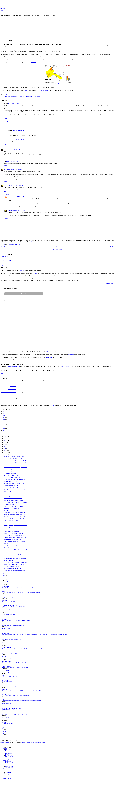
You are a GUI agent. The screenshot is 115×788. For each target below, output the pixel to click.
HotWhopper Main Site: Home (11, 769)
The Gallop (6, 510)
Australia (5, 96)
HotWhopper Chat (9, 761)
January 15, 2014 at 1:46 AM (17, 185)
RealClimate (5, 600)
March (5, 450)
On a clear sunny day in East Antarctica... (12, 566)
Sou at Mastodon (4, 256)
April (5, 448)
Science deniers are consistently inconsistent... (13, 529)
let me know (22, 270)
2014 (4, 430)
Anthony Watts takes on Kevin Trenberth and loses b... (15, 512)
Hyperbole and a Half (7, 727)
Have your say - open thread (10, 473)
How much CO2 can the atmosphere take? (12, 481)
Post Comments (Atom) (12, 252)
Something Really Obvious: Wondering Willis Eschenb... (16, 537)
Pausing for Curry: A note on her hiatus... (12, 493)
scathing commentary (66, 366)
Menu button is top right (8, 778)
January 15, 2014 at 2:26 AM (20, 210)
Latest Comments (6, 263)
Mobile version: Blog (9, 758)
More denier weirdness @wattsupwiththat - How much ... (16, 464)
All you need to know (10, 766)
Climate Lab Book (6, 670)
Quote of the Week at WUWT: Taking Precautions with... (16, 549)
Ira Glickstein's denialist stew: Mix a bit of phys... (14, 520)
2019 (4, 419)
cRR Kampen (7, 149)
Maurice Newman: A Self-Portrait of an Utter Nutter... (15, 516)
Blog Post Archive (9, 753)
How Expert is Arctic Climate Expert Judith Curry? (14, 458)
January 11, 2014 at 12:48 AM (14, 103)
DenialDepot (5, 722)
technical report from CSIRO (42, 90)
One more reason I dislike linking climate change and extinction (15, 667)
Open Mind (5, 581)
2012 (4, 575)
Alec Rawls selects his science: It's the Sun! (13, 498)
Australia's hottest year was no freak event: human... (14, 541)
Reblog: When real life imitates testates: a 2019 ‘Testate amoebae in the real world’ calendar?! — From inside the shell (26, 690)
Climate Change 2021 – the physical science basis (12, 672)
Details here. (30, 241)
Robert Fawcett (37, 96)
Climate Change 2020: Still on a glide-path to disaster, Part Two (15, 676)
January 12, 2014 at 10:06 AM (19, 139)
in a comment (71, 354)
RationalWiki (19, 380)
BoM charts (33, 62)
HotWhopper (3, 10)
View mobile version (57, 249)
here (26, 90)
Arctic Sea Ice (5, 680)
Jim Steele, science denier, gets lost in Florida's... (14, 568)
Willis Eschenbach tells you (14, 366)
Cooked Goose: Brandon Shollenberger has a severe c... (15, 545)
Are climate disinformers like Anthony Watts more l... (15, 535)
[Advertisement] (40, 26)
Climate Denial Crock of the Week (10, 638)
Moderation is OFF (6, 262)
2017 (4, 424)
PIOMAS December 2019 (7, 681)
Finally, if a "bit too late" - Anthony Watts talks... (14, 500)
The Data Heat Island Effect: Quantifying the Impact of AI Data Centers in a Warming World (21, 592)
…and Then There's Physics (8, 614)
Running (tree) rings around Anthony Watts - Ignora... (15, 514)
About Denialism (9, 767)
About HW (5, 773)
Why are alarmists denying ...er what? (11, 531)
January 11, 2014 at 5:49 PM (19, 123)
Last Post (4, 704)
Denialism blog (4, 383)
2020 (4, 417)
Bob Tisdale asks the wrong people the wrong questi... (15, 558)
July (5, 442)
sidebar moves (35, 273)
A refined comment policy (9, 504)
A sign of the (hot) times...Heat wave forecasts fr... (14, 527)
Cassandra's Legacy (6, 661)
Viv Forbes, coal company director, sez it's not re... (14, 491)
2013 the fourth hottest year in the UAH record (13, 556)
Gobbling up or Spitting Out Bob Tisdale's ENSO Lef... (15, 525)
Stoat (3, 591)
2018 (4, 421)
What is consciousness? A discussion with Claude (12, 611)
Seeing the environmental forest (9, 713)
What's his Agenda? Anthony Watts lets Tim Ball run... (15, 551)
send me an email (34, 275)
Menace (4, 728)
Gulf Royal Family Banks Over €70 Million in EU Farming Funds (16, 620)
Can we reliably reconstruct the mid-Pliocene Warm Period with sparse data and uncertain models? (22, 648)
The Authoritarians (12, 389)
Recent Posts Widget (109, 283)
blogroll (20, 278)
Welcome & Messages (7, 260)
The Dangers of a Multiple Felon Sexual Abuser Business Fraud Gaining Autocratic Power (21, 643)
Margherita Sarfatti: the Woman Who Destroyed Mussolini (14, 662)
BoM (59, 83)
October (6, 436)
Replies (7, 121)
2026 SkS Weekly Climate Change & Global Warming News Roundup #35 (17, 587)
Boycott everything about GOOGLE (9, 583)
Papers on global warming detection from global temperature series (16, 733)
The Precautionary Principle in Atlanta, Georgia (14, 456)
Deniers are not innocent (6, 398)
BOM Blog (4, 652)
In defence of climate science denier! (8, 392)
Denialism (5, 765)
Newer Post (3, 246)
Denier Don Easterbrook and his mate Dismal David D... (15, 502)
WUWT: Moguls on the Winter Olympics (12, 477)
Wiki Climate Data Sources (11, 763)
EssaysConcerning (6, 609)
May (5, 446)
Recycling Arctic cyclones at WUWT (11, 508)
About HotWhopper (9, 774)
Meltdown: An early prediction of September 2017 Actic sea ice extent (17, 714)
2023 (4, 411)
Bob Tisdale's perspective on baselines (12, 469)
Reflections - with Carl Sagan (10, 560)
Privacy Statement (9, 775)
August (5, 440)
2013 (4, 573)
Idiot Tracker (5, 675)
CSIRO (18, 96)
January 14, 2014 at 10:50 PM (17, 169)
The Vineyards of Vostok (7, 723)
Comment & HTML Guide (11, 777)
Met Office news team (7, 656)
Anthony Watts (49, 357)
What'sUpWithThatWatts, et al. (9, 605)
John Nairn (31, 96)
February (6, 452)
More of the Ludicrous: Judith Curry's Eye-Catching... (15, 554)
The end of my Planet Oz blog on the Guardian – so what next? (15, 695)
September (6, 438)
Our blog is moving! (6, 658)
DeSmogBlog (5, 619)
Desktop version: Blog (10, 759)
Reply (5, 118)
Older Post (112, 246)
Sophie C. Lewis (6, 628)
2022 (4, 413)
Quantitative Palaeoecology (8, 684)
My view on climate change (8, 699)
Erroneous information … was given (10, 686)
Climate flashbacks (9, 756)
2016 (4, 426)
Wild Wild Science (49, 351)
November (6, 434)
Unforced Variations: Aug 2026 (8, 601)
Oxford (11, 400)
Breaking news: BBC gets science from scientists (14, 523)
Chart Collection (8, 771)
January (5, 454)
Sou (8, 196)
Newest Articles (5, 265)
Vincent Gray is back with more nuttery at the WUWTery (16, 489)
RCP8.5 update (5, 615)
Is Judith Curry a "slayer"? (9, 496)
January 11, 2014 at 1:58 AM (17, 149)
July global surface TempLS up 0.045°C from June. (13, 597)
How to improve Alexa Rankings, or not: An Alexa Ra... (15, 460)
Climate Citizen (5, 633)
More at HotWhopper (7, 768)
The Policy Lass (6, 642)
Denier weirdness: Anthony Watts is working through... (15, 462)
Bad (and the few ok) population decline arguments (13, 625)
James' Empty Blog (6, 647)
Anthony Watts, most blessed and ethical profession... (15, 570)
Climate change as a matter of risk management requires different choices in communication (21, 700)
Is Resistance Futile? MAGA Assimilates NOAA (12, 639)
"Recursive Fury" (13, 386)
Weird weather (7, 547)
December (6, 432)
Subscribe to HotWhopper (11, 288)
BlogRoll (7, 754)
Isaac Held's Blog (6, 717)
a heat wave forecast (31, 50)
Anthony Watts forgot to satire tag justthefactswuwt (14, 471)
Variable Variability (6, 666)
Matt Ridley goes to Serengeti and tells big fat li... (14, 543)
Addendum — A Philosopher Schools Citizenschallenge (13, 606)
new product (41, 50)
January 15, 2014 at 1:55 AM (17, 196)
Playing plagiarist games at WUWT (11, 485)
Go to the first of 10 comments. (101, 46)
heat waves (27, 96)
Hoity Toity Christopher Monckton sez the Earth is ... (15, 518)
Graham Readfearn (6, 694)
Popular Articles (8, 755)
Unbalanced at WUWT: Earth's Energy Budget (13, 506)
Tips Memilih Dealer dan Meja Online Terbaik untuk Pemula (14, 629)
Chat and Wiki (6, 760)
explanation (6, 380)
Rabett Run (5, 624)
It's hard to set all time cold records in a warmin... (14, 533)
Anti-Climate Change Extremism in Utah (11, 708)
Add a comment (111, 46)
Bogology (4, 689)
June (5, 444)
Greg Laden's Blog (6, 703)
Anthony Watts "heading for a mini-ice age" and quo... (15, 479)
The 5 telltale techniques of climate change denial (11, 395)
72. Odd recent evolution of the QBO (10, 719)
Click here (3, 244)
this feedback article (62, 275)
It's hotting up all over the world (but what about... (14, 487)
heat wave (22, 96)
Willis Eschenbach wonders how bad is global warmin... (15, 467)
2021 (4, 415)
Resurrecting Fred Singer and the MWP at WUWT (14, 483)
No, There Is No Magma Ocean (8, 709)
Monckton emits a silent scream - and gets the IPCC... (15, 564)
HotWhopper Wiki (9, 762)
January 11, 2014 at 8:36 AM (12, 161)
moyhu (4, 595)
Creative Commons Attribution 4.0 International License (33, 742)
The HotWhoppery (9, 772)
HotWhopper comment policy (14, 244)
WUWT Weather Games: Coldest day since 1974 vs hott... (16, 562)
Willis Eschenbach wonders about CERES (12, 539)
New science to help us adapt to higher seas (11, 653)
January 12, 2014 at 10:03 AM (19, 130)
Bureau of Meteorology (12, 96)
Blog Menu (5, 748)
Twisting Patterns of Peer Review (11, 475)
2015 (4, 428)
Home (57, 246)
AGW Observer (6, 731)
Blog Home (7, 749)
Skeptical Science (6, 586)
